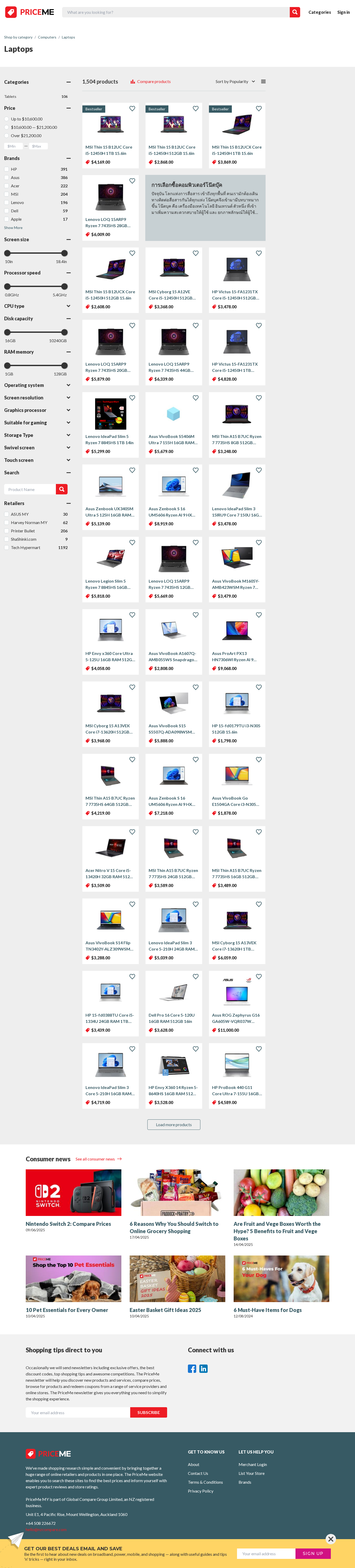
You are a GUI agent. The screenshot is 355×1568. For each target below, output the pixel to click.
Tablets (36, 96)
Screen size (16, 239)
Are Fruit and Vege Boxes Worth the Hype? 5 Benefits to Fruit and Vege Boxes (277, 1231)
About (193, 1464)
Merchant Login (253, 1464)
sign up (313, 1553)
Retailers (14, 503)
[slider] (7, 253)
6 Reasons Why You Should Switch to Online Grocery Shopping (174, 1227)
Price (9, 108)
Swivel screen (19, 447)
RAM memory (19, 352)
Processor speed (22, 273)
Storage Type (18, 435)
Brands (12, 158)
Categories (319, 12)
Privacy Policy (200, 1490)
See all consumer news (96, 1158)
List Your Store (252, 1473)
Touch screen (19, 460)
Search (11, 472)
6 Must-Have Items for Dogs (268, 1310)
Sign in (343, 12)
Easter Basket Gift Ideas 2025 (165, 1310)
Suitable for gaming (25, 422)
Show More (13, 227)
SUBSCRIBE (148, 1412)
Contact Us (198, 1473)
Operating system (24, 385)
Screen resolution (23, 397)
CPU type (14, 306)
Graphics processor (25, 410)
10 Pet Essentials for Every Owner (67, 1310)
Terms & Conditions (205, 1482)
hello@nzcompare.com (46, 1529)
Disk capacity (18, 318)
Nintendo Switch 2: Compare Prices (68, 1224)
